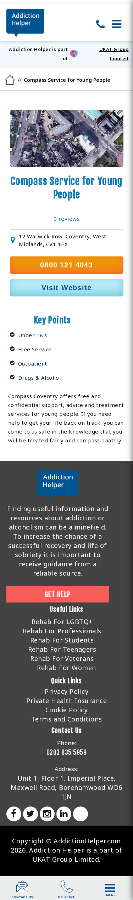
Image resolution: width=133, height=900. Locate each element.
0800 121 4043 (66, 265)
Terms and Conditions (66, 719)
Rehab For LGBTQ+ (62, 621)
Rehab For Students (62, 640)
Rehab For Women (66, 667)
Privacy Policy (66, 691)
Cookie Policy (66, 710)
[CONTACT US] (22, 890)
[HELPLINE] (67, 890)
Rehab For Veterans (62, 658)
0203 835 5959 (66, 752)
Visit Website (66, 287)
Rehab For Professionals (62, 631)
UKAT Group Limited (113, 54)
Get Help (58, 594)
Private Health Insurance (66, 700)
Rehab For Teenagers (62, 649)
